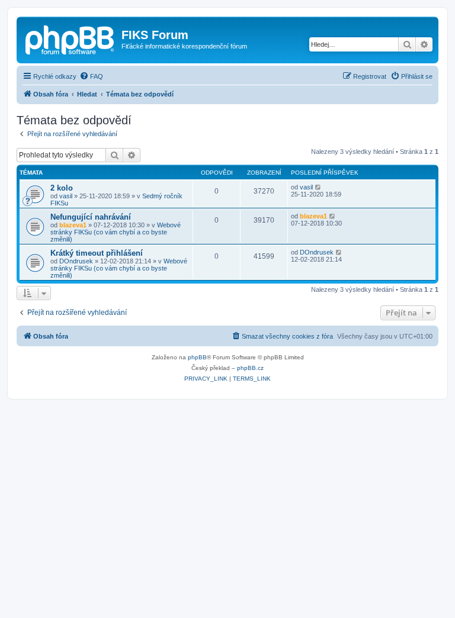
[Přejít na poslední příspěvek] (318, 187)
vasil (65, 195)
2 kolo (61, 188)
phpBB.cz (250, 368)
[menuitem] (91, 76)
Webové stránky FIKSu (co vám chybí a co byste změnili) (115, 232)
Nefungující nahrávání (90, 217)
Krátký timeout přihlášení (96, 253)
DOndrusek (76, 261)
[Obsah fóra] (70, 38)
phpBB (197, 357)
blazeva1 (72, 224)
